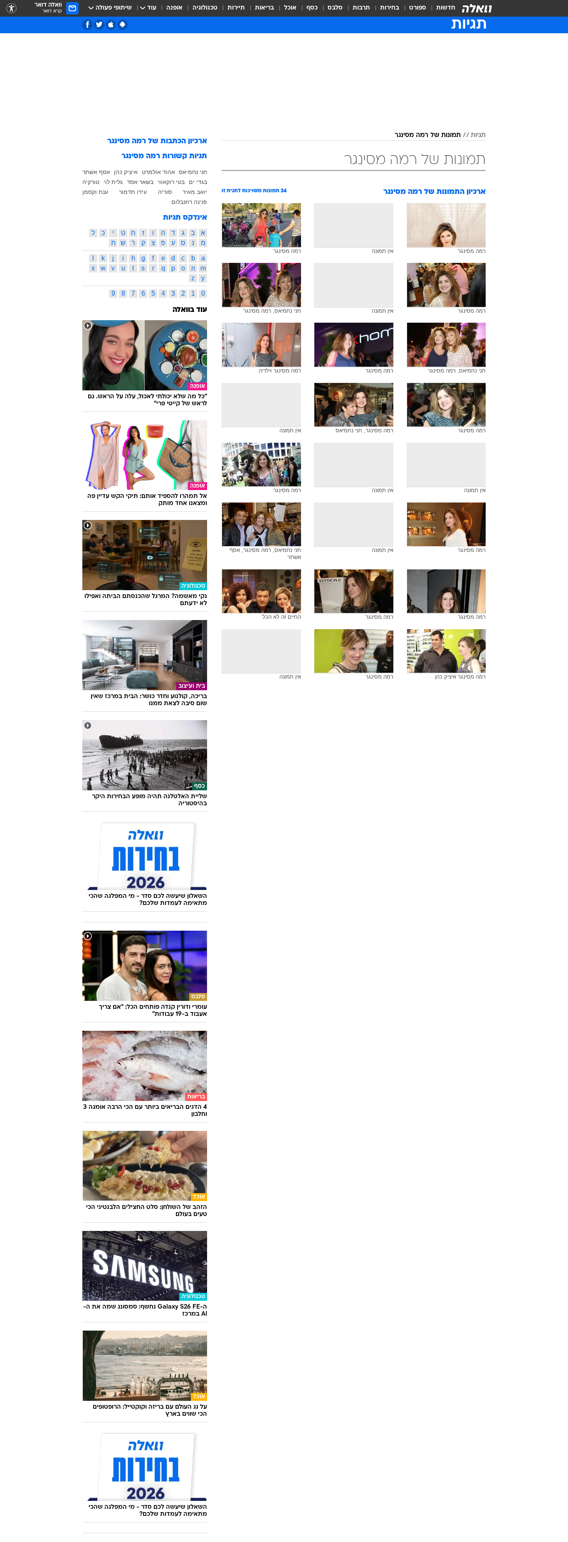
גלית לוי (113, 182)
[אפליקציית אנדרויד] (122, 25)
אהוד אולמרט (158, 172)
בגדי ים (198, 182)
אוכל (290, 8)
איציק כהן (126, 172)
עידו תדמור (133, 192)
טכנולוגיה (205, 8)
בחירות (389, 8)
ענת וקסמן (95, 192)
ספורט (417, 8)
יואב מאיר (195, 192)
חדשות (445, 8)
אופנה (174, 8)
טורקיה (90, 182)
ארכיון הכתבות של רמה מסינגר (157, 141)
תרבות (361, 8)
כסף (312, 8)
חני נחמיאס (193, 172)
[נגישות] (11, 8)
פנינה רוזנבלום (189, 202)
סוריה (165, 192)
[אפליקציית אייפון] (111, 25)
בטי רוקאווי (171, 182)
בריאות (264, 8)
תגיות (478, 135)
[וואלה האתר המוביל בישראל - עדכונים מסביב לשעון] (477, 8)
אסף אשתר (96, 172)
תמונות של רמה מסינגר (428, 135)
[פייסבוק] (87, 25)
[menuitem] (440, 8)
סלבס (335, 8)
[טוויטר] (99, 25)
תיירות (236, 8)
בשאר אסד (140, 182)
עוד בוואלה (190, 310)
